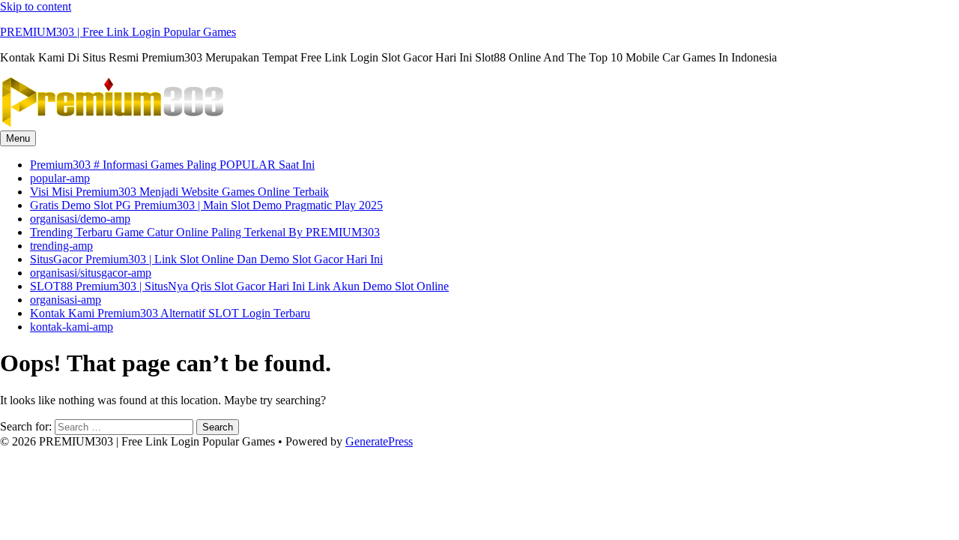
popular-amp (60, 178)
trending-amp (61, 245)
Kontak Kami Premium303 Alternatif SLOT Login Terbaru (170, 313)
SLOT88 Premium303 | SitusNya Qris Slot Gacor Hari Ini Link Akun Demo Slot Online (239, 286)
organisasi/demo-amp (80, 218)
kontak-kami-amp (71, 326)
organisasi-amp (65, 299)
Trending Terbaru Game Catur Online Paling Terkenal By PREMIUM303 (205, 232)
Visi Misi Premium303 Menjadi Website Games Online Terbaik (179, 191)
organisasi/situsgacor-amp (90, 272)
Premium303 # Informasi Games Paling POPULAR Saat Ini (172, 164)
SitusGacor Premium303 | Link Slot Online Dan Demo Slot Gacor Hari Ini (206, 259)
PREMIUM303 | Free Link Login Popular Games (118, 32)
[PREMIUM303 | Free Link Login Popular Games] (112, 123)
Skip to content (35, 6)
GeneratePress (379, 441)
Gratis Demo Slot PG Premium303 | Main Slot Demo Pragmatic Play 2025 (206, 205)
